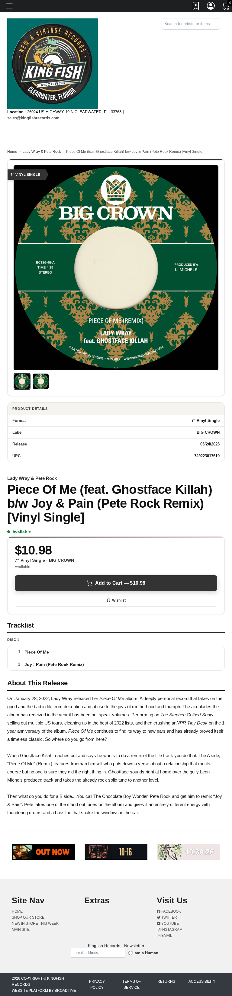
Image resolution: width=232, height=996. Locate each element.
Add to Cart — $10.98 (120, 583)
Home (12, 151)
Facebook (170, 911)
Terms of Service (131, 984)
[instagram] (218, 34)
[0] (226, 7)
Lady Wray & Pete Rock (41, 151)
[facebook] (214, 34)
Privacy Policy (97, 984)
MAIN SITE (21, 929)
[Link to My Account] (211, 7)
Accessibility (201, 981)
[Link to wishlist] (196, 7)
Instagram (171, 929)
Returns (166, 981)
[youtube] (217, 34)
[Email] (219, 34)
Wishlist (119, 600)
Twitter (168, 917)
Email (166, 935)
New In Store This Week (35, 923)
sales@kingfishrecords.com (33, 118)
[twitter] (216, 34)
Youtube (169, 923)
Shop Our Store (28, 917)
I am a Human (145, 953)
